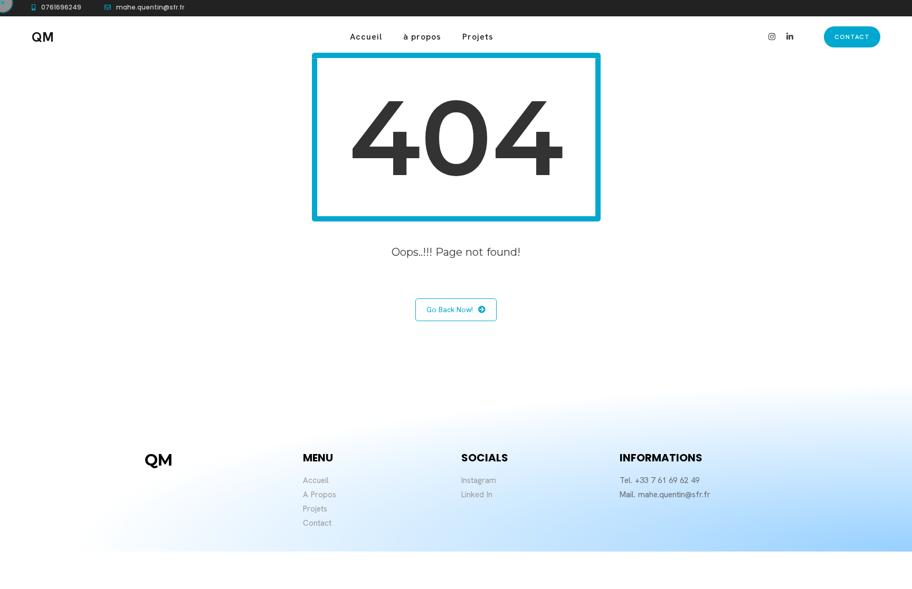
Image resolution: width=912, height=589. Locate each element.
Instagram (478, 480)
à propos (422, 36)
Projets (477, 36)
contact (852, 37)
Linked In (476, 494)
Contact (317, 523)
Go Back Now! (449, 309)
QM (43, 37)
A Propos (319, 494)
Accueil (366, 36)
